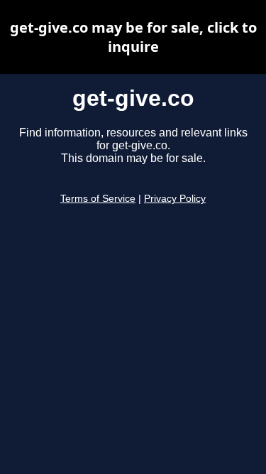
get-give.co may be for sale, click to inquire (133, 37)
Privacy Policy (175, 198)
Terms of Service (97, 198)
